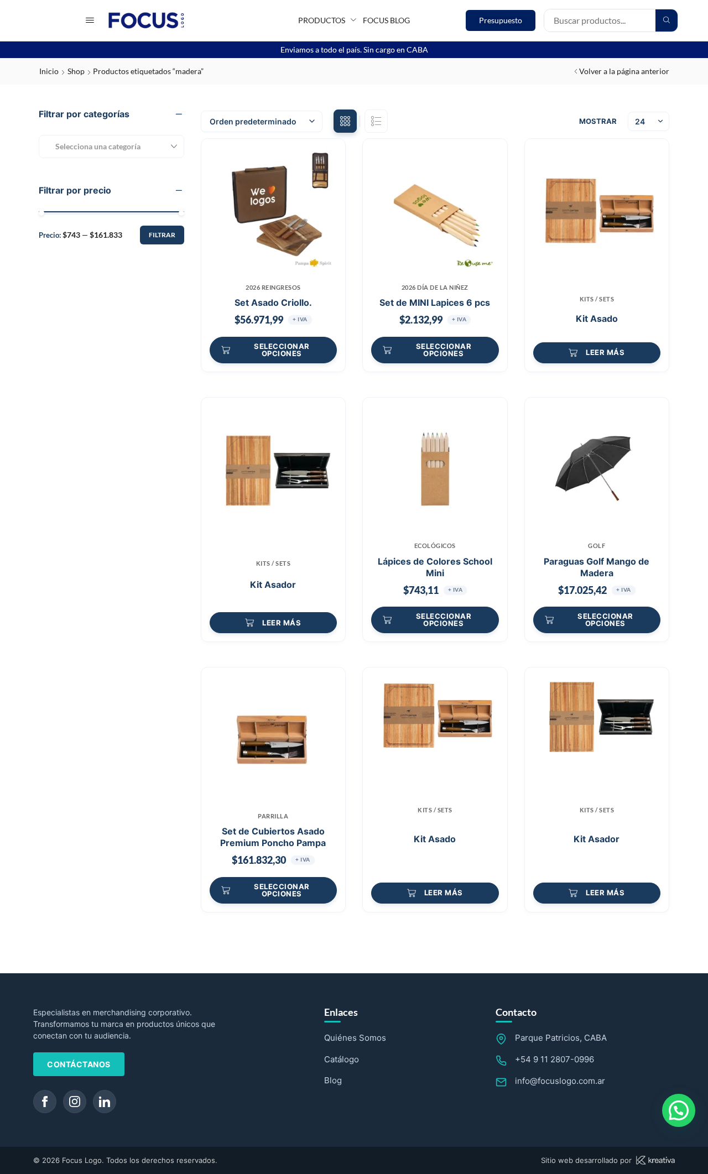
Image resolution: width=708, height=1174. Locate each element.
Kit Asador (273, 584)
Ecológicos (435, 545)
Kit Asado (597, 318)
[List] (376, 121)
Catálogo (341, 1059)
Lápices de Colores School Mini (435, 567)
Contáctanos (79, 1064)
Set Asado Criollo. (273, 302)
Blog (333, 1080)
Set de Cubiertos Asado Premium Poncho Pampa (273, 837)
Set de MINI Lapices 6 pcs (434, 302)
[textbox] (93, 146)
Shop (76, 71)
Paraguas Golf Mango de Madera (596, 567)
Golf (596, 545)
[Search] (666, 20)
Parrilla (273, 816)
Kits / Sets (597, 298)
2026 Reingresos (273, 287)
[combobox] (111, 146)
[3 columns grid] (345, 121)
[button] (90, 20)
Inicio (49, 71)
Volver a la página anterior (624, 71)
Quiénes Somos (355, 1037)
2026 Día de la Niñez (435, 287)
